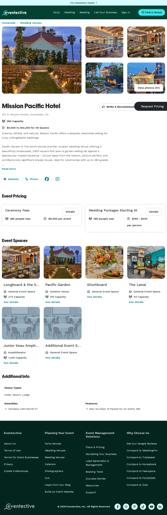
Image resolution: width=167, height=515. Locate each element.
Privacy (8, 464)
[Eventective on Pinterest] (134, 507)
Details (70, 211)
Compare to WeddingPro (142, 450)
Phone (33, 179)
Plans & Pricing (95, 447)
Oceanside (8, 22)
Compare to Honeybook (141, 464)
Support (91, 492)
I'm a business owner (82, 2)
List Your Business (105, 12)
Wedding (69, 12)
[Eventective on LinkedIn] (160, 507)
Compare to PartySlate (141, 477)
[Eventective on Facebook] (117, 507)
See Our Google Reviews (142, 443)
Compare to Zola (137, 484)
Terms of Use (12, 450)
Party (56, 12)
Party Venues (53, 443)
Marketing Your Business (101, 454)
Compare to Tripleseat (141, 457)
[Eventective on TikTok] (143, 507)
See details (11, 302)
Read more (9, 168)
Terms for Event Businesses (21, 457)
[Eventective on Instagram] (126, 507)
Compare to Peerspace (141, 471)
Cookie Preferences (16, 471)
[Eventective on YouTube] (151, 507)
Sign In (125, 12)
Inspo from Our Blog (57, 484)
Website (13, 179)
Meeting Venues (55, 457)
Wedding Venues (31, 22)
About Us (10, 443)
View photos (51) (149, 87)
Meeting (85, 12)
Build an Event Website (59, 491)
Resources (92, 485)
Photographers (54, 471)
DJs (47, 477)
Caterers (50, 464)
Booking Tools (94, 471)
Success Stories (96, 478)
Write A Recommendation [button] (123, 106)
